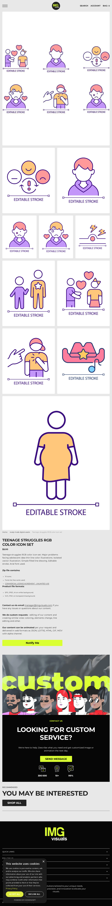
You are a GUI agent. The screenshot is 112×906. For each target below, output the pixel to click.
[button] (5, 6)
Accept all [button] (14, 894)
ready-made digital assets (20, 532)
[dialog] (25, 880)
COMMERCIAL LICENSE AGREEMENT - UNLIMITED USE (27, 584)
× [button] (43, 861)
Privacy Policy (11, 888)
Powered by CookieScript (25, 900)
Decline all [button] (34, 894)
